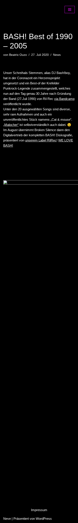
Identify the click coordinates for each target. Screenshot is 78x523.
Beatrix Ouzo (18, 54)
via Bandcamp (64, 99)
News (57, 54)
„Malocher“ (11, 125)
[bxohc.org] (25, 9)
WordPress (44, 518)
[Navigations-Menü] (70, 9)
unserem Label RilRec (41, 140)
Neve (7, 518)
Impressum (39, 510)
